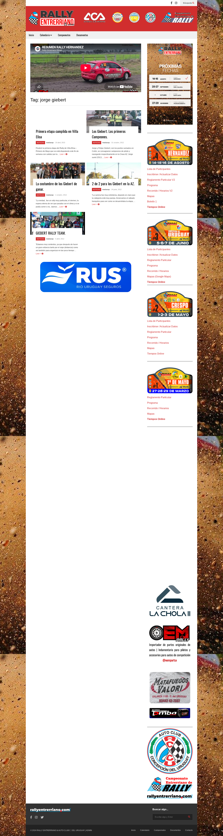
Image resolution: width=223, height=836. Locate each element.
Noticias (40, 142)
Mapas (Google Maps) (159, 276)
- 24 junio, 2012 (116, 189)
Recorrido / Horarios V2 (159, 190)
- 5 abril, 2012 (59, 239)
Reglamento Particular (159, 260)
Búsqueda (187, 3)
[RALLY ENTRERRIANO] (51, 20)
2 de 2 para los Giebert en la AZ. (113, 183)
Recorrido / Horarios (158, 271)
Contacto (189, 830)
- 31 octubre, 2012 (117, 142)
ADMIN (89, 830)
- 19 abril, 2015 (59, 142)
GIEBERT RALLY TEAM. (50, 233)
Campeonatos (64, 35)
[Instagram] (176, 3)
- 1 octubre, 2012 (60, 195)
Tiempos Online (156, 207)
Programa (152, 185)
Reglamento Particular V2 (161, 180)
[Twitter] (42, 817)
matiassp (50, 142)
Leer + (63, 154)
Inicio (31, 35)
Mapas (150, 196)
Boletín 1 (152, 201)
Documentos (82, 35)
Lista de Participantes (158, 169)
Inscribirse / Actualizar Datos (162, 174)
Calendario (45, 35)
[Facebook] (171, 3)
